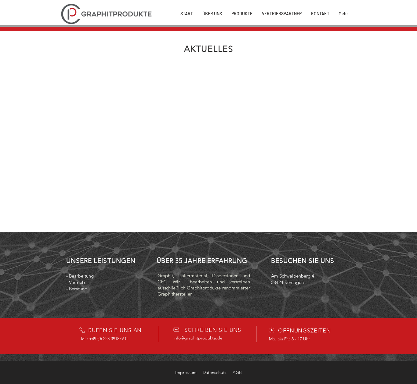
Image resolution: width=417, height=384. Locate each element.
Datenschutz (215, 372)
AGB (237, 372)
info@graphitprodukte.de (198, 338)
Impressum (186, 372)
